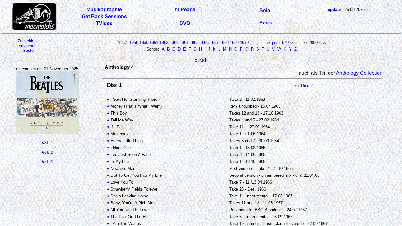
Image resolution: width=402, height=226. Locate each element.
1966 (204, 42)
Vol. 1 (47, 143)
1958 (133, 42)
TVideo (104, 23)
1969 (234, 42)
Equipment (28, 45)
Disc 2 (307, 85)
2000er (315, 42)
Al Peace (184, 9)
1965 (194, 42)
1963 (174, 42)
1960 (143, 42)
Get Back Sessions (104, 16)
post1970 (280, 42)
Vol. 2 (47, 152)
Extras (265, 22)
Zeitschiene (28, 41)
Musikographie (104, 9)
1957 (122, 42)
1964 (184, 42)
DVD (184, 23)
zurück (201, 60)
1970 (244, 42)
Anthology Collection (359, 73)
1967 (214, 42)
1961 (153, 42)
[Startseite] (34, 28)
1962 (164, 42)
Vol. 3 (47, 161)
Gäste (28, 50)
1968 (224, 42)
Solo (264, 10)
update (334, 9)
